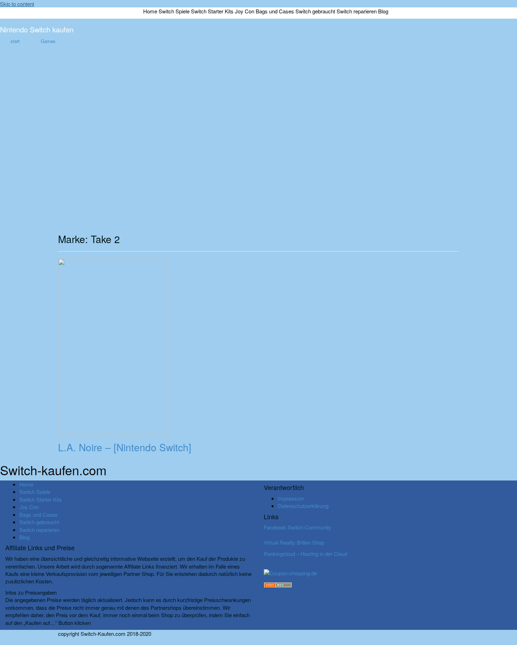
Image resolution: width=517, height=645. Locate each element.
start (15, 41)
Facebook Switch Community (297, 527)
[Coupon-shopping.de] (290, 572)
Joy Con (244, 11)
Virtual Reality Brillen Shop (294, 542)
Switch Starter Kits (212, 11)
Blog (383, 11)
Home (150, 11)
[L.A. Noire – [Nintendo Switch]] (112, 345)
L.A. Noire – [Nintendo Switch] (124, 447)
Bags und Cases (275, 11)
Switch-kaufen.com (53, 470)
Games (48, 41)
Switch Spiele (174, 11)
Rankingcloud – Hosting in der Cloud (305, 553)
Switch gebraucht (315, 11)
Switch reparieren (357, 11)
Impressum (291, 498)
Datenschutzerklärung (303, 505)
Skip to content (17, 3)
